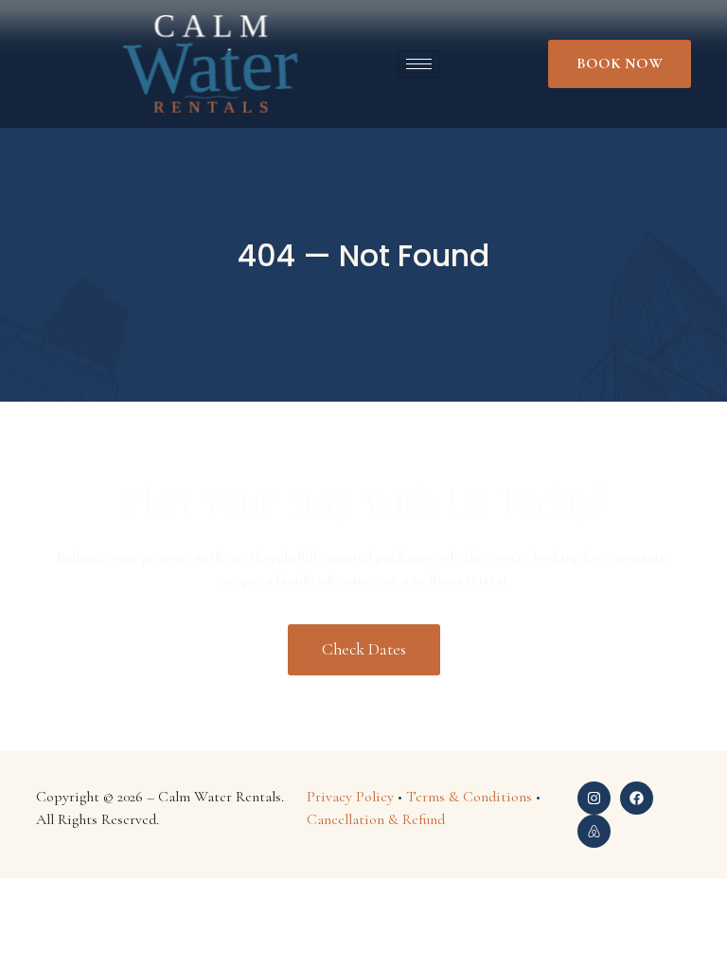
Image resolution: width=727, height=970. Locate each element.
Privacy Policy (350, 796)
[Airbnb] (594, 831)
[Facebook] (636, 798)
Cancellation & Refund (376, 819)
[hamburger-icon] (419, 64)
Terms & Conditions (469, 796)
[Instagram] (594, 798)
